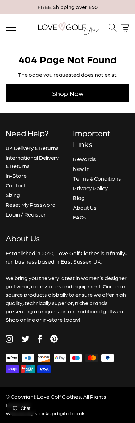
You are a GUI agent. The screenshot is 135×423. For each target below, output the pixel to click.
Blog (79, 197)
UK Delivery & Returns (32, 148)
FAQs (80, 217)
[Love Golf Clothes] (68, 27)
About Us (85, 207)
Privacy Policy (90, 188)
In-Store (16, 175)
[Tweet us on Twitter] (25, 339)
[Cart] (125, 28)
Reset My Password (31, 204)
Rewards (84, 159)
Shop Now (67, 93)
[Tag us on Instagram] (9, 339)
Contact (16, 185)
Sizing (13, 195)
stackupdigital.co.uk (60, 413)
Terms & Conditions (97, 178)
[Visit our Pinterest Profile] (54, 339)
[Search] (113, 28)
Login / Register (26, 214)
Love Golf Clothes (59, 396)
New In (81, 168)
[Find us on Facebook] (40, 339)
